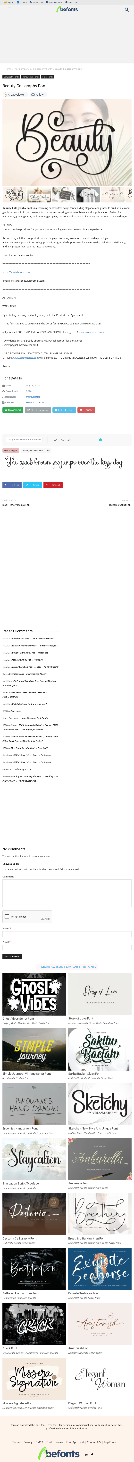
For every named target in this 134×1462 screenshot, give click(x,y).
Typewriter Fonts (45, 1133)
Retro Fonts (94, 1078)
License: (9, 402)
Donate (88, 410)
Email (6, 942)
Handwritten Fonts (31, 77)
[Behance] (86, 1455)
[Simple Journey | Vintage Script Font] (34, 1049)
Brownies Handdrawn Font (20, 1128)
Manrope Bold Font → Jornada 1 (27, 659)
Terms (16, 1442)
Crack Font (9, 1348)
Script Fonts (47, 77)
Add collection (65, 410)
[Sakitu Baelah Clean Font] (100, 1049)
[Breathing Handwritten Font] (100, 1214)
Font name (16, 710)
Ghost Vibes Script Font (18, 1018)
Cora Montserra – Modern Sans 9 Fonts (28, 673)
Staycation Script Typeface (20, 1183)
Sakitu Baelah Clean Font (84, 1073)
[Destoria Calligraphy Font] (34, 1214)
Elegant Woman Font (82, 1403)
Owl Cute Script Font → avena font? (29, 703)
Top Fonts (110, 1442)
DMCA (39, 1442)
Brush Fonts (8, 1352)
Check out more (39, 410)
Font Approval (75, 1442)
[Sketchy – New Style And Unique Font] (100, 1104)
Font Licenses (54, 1442)
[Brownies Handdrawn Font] (34, 1104)
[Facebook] (92, 1455)
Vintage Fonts (23, 1078)
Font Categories (22, 68)
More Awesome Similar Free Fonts (68, 967)
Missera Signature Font (18, 1403)
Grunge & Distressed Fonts (30, 1352)
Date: (8, 385)
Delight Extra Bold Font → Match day (30, 652)
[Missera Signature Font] (34, 1378)
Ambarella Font (78, 1183)
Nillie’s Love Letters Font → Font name (32, 755)
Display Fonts (9, 1023)
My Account (38, 2)
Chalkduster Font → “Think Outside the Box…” (34, 638)
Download (14, 410)
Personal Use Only (36, 402)
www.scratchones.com (91, 332)
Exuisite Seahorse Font (83, 1293)
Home (8, 68)
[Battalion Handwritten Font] (34, 1268)
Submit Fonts (73, 2)
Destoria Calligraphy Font (19, 1238)
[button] (127, 10)
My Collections (55, 2)
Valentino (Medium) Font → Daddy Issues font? (35, 645)
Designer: (10, 396)
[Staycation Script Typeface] (34, 1159)
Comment (9, 876)
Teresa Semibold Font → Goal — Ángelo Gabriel (35, 666)
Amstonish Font (79, 1348)
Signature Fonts (111, 1023)
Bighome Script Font (120, 504)
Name (6, 928)
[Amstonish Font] (100, 1323)
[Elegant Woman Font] (100, 1378)
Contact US (94, 1442)
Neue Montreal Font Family (35, 718)
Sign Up (22, 2)
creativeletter (33, 396)
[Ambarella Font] (100, 1158)
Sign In (9, 2)
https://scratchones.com (16, 272)
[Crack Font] (34, 1323)
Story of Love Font (80, 1018)
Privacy (28, 1442)
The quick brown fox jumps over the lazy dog (64, 462)
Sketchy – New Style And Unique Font (93, 1128)
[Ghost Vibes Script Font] (34, 994)
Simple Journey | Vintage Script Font (26, 1073)
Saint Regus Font (23, 769)
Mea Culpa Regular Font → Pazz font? (29, 748)
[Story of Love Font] (100, 994)
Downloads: (12, 391)
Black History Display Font (16, 504)
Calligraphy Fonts (42, 68)
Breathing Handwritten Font (87, 1238)
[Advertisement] (67, 39)
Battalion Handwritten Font (20, 1293)
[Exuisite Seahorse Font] (100, 1268)
